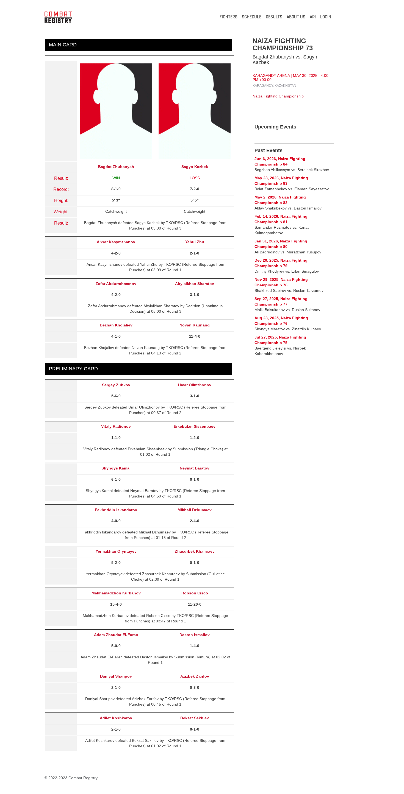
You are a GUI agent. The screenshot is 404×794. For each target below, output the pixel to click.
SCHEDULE (251, 17)
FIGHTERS (228, 17)
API (313, 17)
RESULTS (274, 17)
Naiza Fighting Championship (278, 96)
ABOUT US (296, 17)
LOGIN (325, 17)
